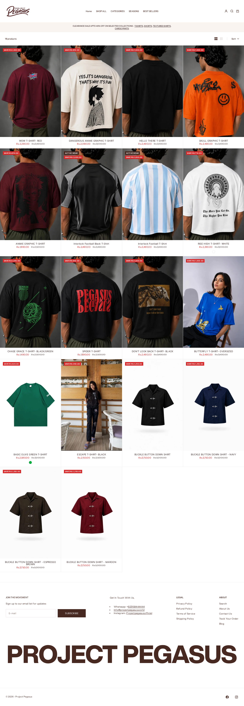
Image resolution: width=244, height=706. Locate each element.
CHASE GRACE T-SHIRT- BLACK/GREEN (30, 352)
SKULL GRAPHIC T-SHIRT (213, 141)
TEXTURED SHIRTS (162, 26)
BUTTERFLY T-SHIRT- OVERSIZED (213, 352)
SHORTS (148, 26)
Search (223, 603)
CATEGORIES (118, 11)
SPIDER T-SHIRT (91, 352)
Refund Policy (184, 608)
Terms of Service (185, 613)
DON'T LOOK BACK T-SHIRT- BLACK (152, 352)
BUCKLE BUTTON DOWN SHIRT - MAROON (91, 562)
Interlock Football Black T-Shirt (91, 244)
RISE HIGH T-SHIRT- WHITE (213, 244)
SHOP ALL (101, 11)
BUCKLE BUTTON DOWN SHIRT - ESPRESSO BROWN (30, 563)
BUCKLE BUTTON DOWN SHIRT (153, 455)
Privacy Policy (184, 603)
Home (89, 11)
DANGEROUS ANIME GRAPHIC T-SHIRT (91, 141)
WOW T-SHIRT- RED (30, 141)
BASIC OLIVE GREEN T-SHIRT (30, 455)
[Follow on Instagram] (236, 697)
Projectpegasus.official (139, 613)
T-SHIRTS (139, 26)
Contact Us (225, 613)
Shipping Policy (185, 618)
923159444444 (136, 606)
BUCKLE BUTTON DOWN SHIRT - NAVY (213, 455)
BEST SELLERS (150, 11)
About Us (224, 608)
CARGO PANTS (122, 28)
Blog (221, 623)
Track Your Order (228, 618)
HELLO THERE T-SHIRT (152, 141)
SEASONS (134, 11)
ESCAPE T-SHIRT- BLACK (91, 455)
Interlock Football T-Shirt (152, 244)
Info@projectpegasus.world (129, 609)
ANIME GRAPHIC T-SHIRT (30, 244)
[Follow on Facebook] (227, 697)
